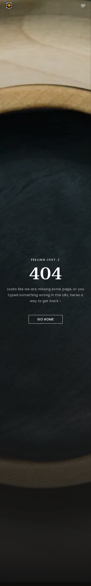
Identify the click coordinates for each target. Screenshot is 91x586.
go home (45, 319)
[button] (83, 5)
